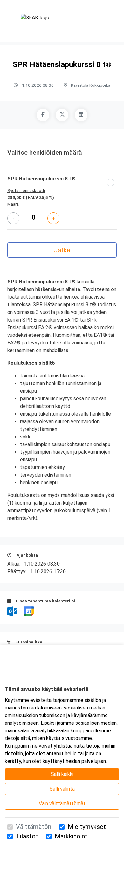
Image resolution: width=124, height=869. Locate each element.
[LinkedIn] (81, 115)
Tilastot (27, 836)
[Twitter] (62, 115)
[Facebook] (43, 115)
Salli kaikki (62, 774)
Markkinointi (72, 836)
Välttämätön (33, 827)
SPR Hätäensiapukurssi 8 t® (41, 179)
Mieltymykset (87, 827)
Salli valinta (62, 789)
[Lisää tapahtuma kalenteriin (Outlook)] (13, 611)
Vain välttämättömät (62, 803)
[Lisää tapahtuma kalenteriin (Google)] (29, 611)
